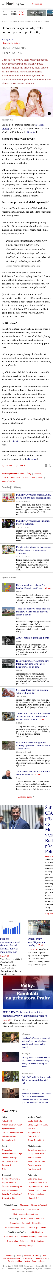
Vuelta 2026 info (35, 1121)
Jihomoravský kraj (23, 752)
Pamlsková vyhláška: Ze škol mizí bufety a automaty (33, 522)
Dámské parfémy (28, 1236)
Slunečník (26, 1223)
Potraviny (38, 473)
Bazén (23, 1218)
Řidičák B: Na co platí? (37, 1190)
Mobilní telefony (36, 1232)
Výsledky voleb (8, 1129)
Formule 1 (6, 1165)
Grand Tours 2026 (36, 1140)
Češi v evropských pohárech (25, 1214)
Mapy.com (24, 1205)
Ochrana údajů (41, 1258)
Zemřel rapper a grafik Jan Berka (32, 637)
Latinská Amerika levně (12, 1194)
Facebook (9, 1256)
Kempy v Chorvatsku (11, 1179)
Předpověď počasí (39, 1205)
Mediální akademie (11, 1258)
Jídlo (33, 477)
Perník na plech (34, 1169)
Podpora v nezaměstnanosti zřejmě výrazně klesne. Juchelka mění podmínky (10, 945)
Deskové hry (12, 1241)
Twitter (18, 1256)
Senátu (16, 440)
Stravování (15, 477)
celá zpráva (30, 132)
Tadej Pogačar (34, 1132)
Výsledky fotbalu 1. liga (12, 1154)
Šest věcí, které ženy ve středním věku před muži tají (32, 691)
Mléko (40, 477)
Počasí (18, 592)
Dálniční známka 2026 (37, 1183)
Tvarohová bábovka (36, 1161)
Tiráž (44, 1256)
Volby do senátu (9, 1136)
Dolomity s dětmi (9, 1198)
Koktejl (19, 723)
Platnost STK (33, 1198)
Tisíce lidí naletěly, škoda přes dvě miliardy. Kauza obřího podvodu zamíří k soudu (33, 611)
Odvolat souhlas (15, 1261)
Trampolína (15, 1223)
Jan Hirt (31, 1129)
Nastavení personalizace (34, 1261)
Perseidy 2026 (18, 1209)
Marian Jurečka (8, 481)
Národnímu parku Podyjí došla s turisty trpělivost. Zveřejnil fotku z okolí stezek (33, 745)
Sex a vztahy (21, 696)
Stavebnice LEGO (11, 1236)
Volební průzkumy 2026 (12, 1125)
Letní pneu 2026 (35, 1179)
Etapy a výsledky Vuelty (38, 1125)
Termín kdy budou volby (12, 1132)
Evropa (19, 670)
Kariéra (36, 1256)
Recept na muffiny (36, 1154)
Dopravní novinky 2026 (38, 1186)
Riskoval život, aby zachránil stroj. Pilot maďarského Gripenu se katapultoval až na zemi (33, 663)
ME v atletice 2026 (10, 1161)
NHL (4, 1169)
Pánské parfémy (25, 1245)
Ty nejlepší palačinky (37, 1150)
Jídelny (25, 477)
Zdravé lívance (34, 1157)
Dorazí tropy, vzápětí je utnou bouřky (37, 942)
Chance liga (7, 1150)
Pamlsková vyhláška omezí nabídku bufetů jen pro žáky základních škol (33, 496)
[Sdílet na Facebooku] (46, 465)
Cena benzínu (33, 1209)
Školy (28, 473)
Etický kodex (27, 1258)
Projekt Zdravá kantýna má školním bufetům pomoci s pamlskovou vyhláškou (33, 549)
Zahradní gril (32, 1227)
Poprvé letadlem (9, 1183)
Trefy (18, 778)
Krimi (18, 618)
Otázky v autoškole (36, 1194)
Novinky (5, 39)
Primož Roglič (34, 1136)
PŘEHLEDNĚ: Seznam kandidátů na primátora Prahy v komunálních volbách (25, 1013)
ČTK (11, 39)
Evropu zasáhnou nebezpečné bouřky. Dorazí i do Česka (30, 586)
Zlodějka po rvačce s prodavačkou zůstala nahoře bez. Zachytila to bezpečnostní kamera (33, 716)
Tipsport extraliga (9, 1157)
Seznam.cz (37, 4)
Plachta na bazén (36, 1218)
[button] (26, 102)
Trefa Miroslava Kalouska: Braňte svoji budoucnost (33, 773)
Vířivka (43, 1227)
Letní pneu (42, 1236)
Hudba (18, 641)
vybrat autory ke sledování (11, 43)
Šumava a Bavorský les (12, 1186)
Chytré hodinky (37, 1241)
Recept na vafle (34, 1165)
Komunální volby (9, 1140)
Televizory (24, 1241)
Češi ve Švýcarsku (10, 1190)
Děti (22, 473)
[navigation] (3, 4)
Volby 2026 (7, 1121)
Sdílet (17, 48)
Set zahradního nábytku (15, 1227)
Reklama (27, 1256)
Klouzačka (36, 1223)
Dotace (5, 477)
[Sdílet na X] (50, 465)
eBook (7, 48)
